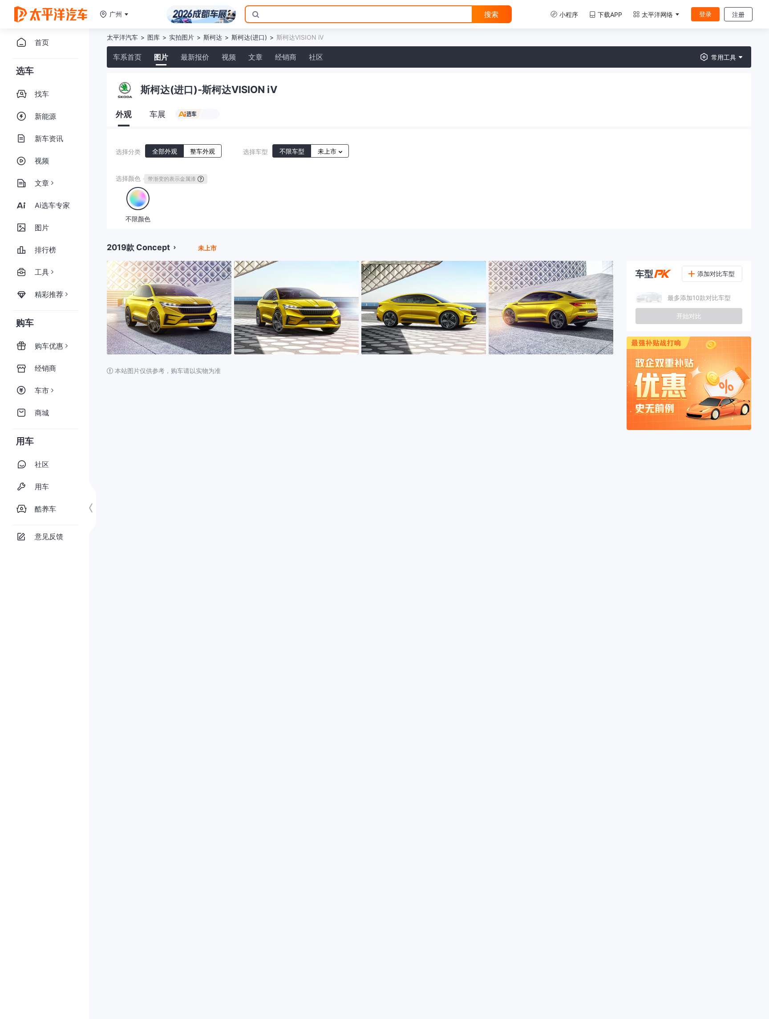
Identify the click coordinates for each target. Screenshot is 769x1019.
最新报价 (195, 57)
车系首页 (127, 57)
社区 (316, 57)
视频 (229, 57)
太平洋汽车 (122, 37)
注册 (738, 14)
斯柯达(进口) (249, 37)
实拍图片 (181, 37)
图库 (153, 37)
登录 (705, 14)
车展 (158, 114)
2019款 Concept (138, 247)
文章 (255, 57)
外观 (124, 114)
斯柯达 (212, 37)
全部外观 (164, 151)
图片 (161, 57)
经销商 (285, 57)
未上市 (328, 151)
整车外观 (202, 151)
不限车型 (291, 151)
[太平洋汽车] (50, 14)
